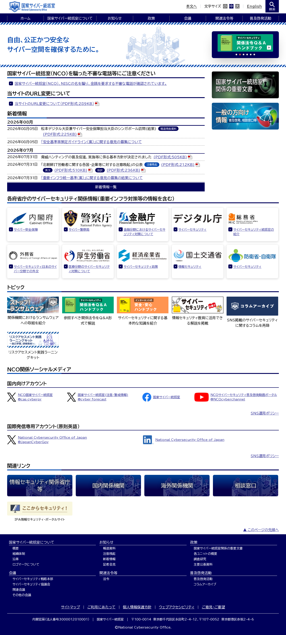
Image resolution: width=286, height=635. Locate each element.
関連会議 (19, 589)
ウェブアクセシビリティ (176, 607)
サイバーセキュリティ (192, 229)
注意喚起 (109, 553)
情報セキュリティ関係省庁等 (39, 485)
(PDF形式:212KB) (178, 164)
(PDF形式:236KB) (123, 170)
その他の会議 (22, 595)
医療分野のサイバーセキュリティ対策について (89, 269)
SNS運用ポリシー (265, 413)
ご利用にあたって (101, 607)
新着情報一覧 (106, 187)
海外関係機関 (177, 485)
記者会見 (109, 564)
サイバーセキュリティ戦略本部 (33, 579)
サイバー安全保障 (26, 229)
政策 (151, 18)
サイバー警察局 (79, 229)
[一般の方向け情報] (245, 116)
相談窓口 (245, 485)
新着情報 (109, 559)
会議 (187, 18)
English (254, 6)
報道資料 (109, 548)
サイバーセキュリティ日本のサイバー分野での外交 (35, 269)
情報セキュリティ (189, 266)
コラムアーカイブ (205, 584)
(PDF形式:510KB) (70, 170)
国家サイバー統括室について (70, 18)
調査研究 (200, 559)
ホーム (25, 18)
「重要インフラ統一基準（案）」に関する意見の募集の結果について (92, 178)
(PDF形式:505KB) (170, 157)
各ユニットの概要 (205, 553)
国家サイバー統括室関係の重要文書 (218, 548)
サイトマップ (70, 607)
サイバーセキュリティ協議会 (31, 584)
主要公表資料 (203, 564)
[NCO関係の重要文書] (245, 84)
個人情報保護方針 (137, 607)
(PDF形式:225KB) (60, 134)
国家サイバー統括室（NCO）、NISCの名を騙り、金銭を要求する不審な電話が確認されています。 (91, 83)
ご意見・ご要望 (213, 607)
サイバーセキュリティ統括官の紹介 (253, 232)
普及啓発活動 (260, 18)
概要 (16, 548)
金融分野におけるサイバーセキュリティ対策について (144, 232)
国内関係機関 (108, 485)
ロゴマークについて (26, 564)
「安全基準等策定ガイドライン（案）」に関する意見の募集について (91, 142)
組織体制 (19, 553)
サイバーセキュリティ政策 (141, 266)
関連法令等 (224, 18)
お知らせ (115, 18)
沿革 (16, 559)
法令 (106, 579)
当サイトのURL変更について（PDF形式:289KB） (54, 103)
